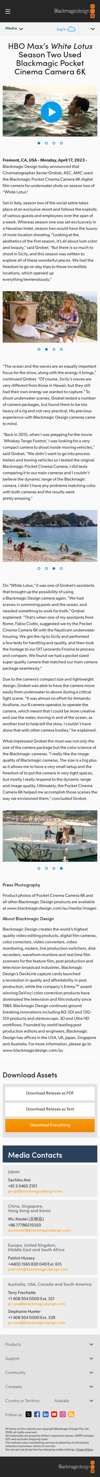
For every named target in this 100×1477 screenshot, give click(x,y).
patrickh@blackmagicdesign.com (38, 1269)
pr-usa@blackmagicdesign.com (36, 1303)
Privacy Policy (84, 1449)
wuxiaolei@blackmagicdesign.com (39, 1230)
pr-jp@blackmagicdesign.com (35, 1191)
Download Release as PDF (50, 1093)
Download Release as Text (50, 1108)
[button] (39, 143)
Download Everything (50, 1124)
